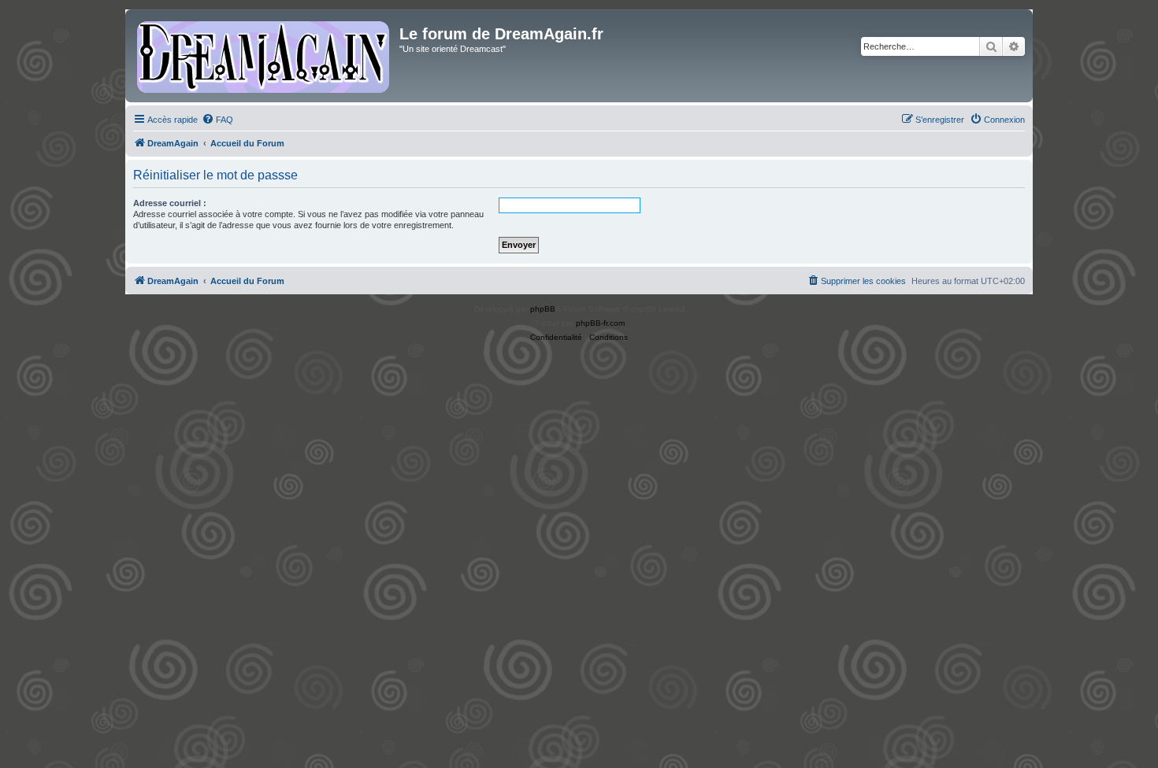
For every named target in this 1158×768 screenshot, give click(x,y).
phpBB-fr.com (600, 323)
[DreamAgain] (264, 55)
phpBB (542, 309)
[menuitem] (217, 119)
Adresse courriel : (169, 203)
